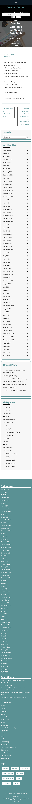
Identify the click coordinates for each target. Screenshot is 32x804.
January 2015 (7, 187)
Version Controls (10, 463)
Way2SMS (6, 783)
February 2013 (7, 234)
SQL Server (8, 457)
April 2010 (6, 321)
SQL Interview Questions (13, 454)
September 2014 (8, 197)
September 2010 (8, 306)
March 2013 (6, 231)
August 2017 (7, 162)
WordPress (16, 801)
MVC (6, 444)
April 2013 (6, 228)
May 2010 (6, 318)
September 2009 (8, 340)
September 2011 (8, 281)
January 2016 (7, 181)
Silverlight (8, 451)
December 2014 (8, 190)
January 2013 (7, 237)
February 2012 (7, 265)
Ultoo (18, 778)
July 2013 (6, 225)
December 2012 (8, 240)
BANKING (8, 413)
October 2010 (7, 302)
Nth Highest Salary (11, 376)
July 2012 (6, 253)
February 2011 (7, 299)
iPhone (7, 426)
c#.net (7, 416)
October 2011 (7, 278)
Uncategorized (15, 43)
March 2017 (6, 169)
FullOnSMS (25, 768)
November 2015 (8, 184)
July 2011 (6, 287)
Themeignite (19, 799)
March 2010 (7, 324)
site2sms (20, 773)
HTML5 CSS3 (9, 423)
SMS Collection (8, 778)
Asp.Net (15, 41)
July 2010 (6, 312)
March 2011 (6, 296)
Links (7, 438)
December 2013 (8, 212)
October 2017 (7, 159)
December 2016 (8, 175)
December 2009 (8, 334)
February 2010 (7, 327)
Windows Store (10, 466)
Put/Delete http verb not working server (13, 697)
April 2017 (6, 166)
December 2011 (8, 271)
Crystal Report (10, 420)
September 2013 (8, 222)
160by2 (5, 768)
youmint (16, 783)
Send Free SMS (8, 773)
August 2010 (7, 309)
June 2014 (6, 200)
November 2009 (8, 337)
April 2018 (6, 156)
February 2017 (7, 172)
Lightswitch (9, 435)
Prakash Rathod (16, 7)
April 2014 (6, 203)
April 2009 (6, 355)
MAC (6, 441)
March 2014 (6, 206)
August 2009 (7, 343)
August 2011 (7, 284)
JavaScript (8, 429)
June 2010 (6, 315)
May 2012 (6, 256)
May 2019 (6, 153)
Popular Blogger (8, 799)
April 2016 (6, 178)
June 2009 (6, 349)
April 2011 (6, 293)
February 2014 (7, 209)
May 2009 (6, 352)
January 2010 (7, 331)
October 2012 (7, 246)
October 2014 (7, 194)
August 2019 (7, 150)
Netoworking (9, 448)
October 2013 (7, 218)
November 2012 (8, 243)
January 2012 (7, 268)
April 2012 (6, 259)
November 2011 (8, 274)
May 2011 (6, 290)
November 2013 (8, 215)
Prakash (7, 56)
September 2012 (8, 250)
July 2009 (6, 346)
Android (7, 407)
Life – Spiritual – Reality (12, 432)
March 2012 (6, 262)
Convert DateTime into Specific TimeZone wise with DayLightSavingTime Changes (24, 116)
